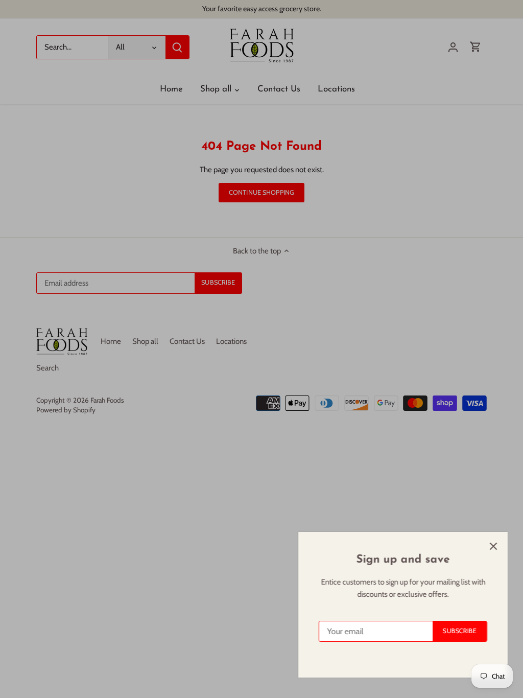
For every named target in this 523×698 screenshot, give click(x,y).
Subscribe (454, 631)
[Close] (488, 546)
